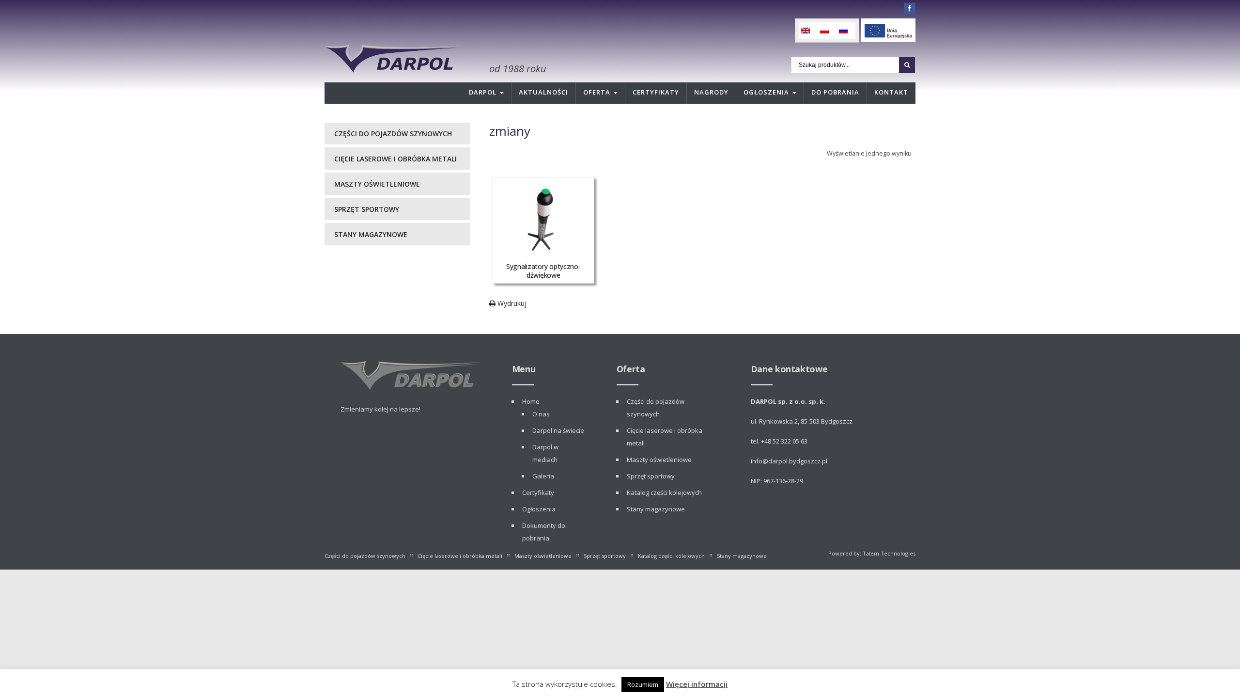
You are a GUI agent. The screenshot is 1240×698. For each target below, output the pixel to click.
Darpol (482, 92)
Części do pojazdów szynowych (393, 133)
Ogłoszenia (766, 92)
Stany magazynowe (370, 234)
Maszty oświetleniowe (377, 184)
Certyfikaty (656, 92)
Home (531, 401)
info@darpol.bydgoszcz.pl (789, 461)
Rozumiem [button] (642, 684)
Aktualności (543, 92)
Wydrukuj (511, 303)
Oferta (596, 92)
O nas (541, 414)
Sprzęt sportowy (366, 209)
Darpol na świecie (558, 430)
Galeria (543, 476)
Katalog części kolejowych (664, 492)
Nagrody (711, 92)
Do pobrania (835, 92)
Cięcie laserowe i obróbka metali (395, 158)
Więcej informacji (697, 684)
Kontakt (891, 92)
